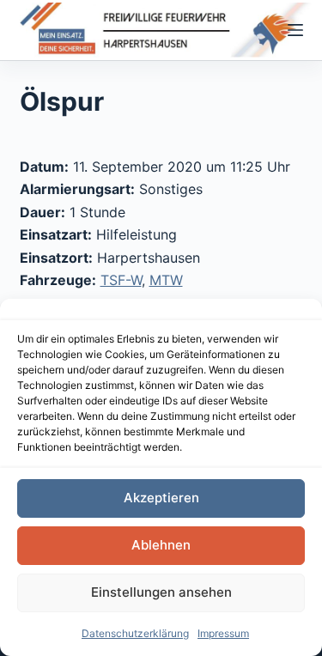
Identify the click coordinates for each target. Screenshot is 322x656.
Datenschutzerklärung (135, 633)
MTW (166, 280)
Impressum (223, 633)
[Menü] (295, 30)
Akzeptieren (161, 497)
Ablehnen (161, 545)
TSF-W (121, 280)
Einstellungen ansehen (161, 592)
